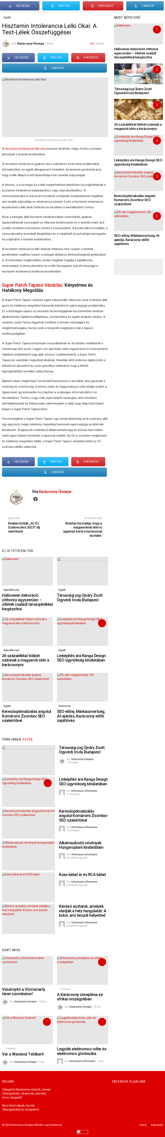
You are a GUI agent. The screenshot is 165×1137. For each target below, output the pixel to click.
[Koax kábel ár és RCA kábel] (28, 887)
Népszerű (102, 962)
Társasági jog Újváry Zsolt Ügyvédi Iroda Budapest (79, 597)
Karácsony (65, 705)
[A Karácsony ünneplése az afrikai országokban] (82, 970)
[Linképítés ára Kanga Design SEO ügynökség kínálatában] (82, 631)
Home (142, 1124)
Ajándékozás (11, 589)
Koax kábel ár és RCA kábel (82, 874)
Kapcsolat (157, 1124)
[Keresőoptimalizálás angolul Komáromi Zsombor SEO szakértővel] (27, 687)
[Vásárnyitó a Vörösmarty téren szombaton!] (27, 970)
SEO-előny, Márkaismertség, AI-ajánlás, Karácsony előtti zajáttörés (81, 716)
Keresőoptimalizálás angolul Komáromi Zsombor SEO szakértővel (26, 716)
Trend (102, 623)
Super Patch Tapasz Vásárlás (32, 285)
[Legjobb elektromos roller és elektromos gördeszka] (82, 1030)
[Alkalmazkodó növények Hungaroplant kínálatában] (28, 855)
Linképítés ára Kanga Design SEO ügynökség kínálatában (81, 658)
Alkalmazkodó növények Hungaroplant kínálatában (81, 845)
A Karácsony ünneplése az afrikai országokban (80, 997)
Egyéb (62, 589)
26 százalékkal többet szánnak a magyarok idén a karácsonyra (25, 660)
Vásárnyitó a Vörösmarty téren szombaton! (23, 991)
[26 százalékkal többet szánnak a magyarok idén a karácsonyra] (27, 631)
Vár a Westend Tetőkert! (23, 1054)
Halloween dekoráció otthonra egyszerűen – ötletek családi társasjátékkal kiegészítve (27, 602)
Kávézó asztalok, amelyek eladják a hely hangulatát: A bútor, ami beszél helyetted (82, 911)
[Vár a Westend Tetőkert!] (27, 1030)
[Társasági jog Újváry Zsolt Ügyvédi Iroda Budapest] (82, 571)
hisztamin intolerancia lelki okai (25, 148)
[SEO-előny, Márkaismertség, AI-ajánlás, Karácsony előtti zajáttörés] (82, 687)
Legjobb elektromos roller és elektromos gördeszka (81, 1051)
